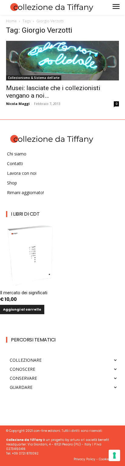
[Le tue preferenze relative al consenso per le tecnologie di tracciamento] (114, 455)
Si (30, 367)
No (32, 377)
